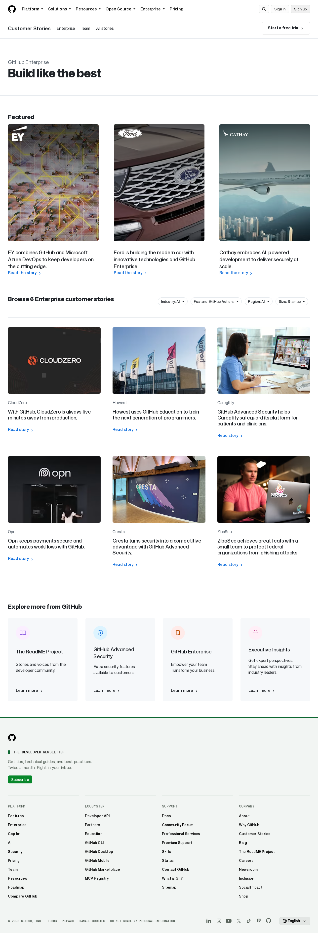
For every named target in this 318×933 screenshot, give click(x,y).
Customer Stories (29, 28)
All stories (105, 28)
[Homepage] (12, 9)
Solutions (57, 9)
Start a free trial (284, 28)
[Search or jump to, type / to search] (264, 9)
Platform (30, 9)
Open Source (118, 9)
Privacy (68, 921)
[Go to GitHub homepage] (12, 737)
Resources (86, 9)
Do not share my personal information (142, 921)
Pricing (176, 9)
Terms (52, 921)
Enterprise (150, 9)
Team (85, 28)
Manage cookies (92, 921)
